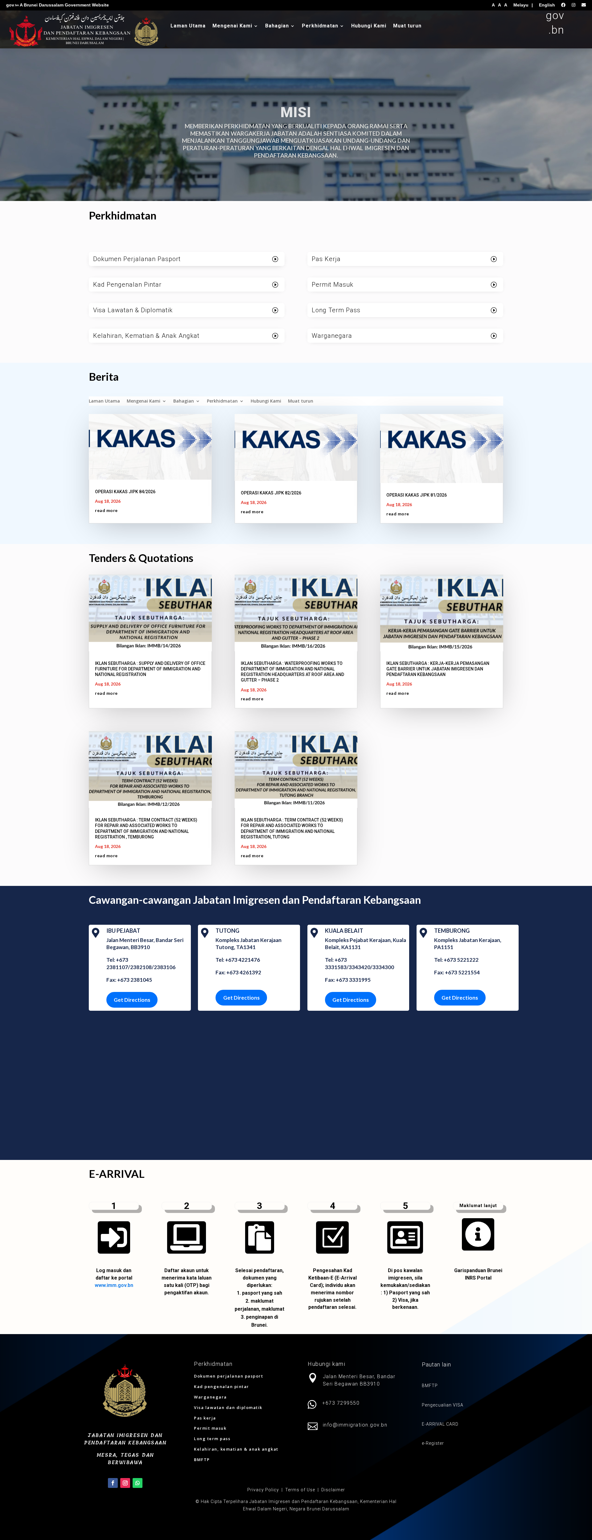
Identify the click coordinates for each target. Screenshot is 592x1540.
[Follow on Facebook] (113, 1483)
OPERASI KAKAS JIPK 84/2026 (125, 491)
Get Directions (132, 1000)
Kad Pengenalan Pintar (127, 284)
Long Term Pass (336, 310)
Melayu (520, 4)
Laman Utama (188, 26)
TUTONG (227, 930)
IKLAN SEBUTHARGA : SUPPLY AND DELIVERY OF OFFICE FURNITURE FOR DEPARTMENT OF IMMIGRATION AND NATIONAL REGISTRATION (150, 669)
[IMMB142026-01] (478, 1252)
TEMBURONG (452, 930)
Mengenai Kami (232, 26)
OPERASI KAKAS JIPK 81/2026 (416, 495)
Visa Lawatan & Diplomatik (133, 310)
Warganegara (332, 335)
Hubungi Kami (368, 26)
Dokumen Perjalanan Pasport (137, 259)
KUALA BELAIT (344, 930)
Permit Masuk (332, 284)
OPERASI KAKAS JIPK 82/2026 (271, 492)
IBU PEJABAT (123, 930)
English (547, 4)
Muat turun (407, 26)
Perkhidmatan (320, 26)
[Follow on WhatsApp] (137, 1483)
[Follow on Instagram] (125, 1483)
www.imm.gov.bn (114, 1285)
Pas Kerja (326, 259)
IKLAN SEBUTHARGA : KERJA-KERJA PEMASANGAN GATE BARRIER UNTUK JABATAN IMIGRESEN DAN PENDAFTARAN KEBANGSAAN (437, 669)
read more (106, 510)
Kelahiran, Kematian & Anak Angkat (146, 335)
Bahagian (277, 26)
